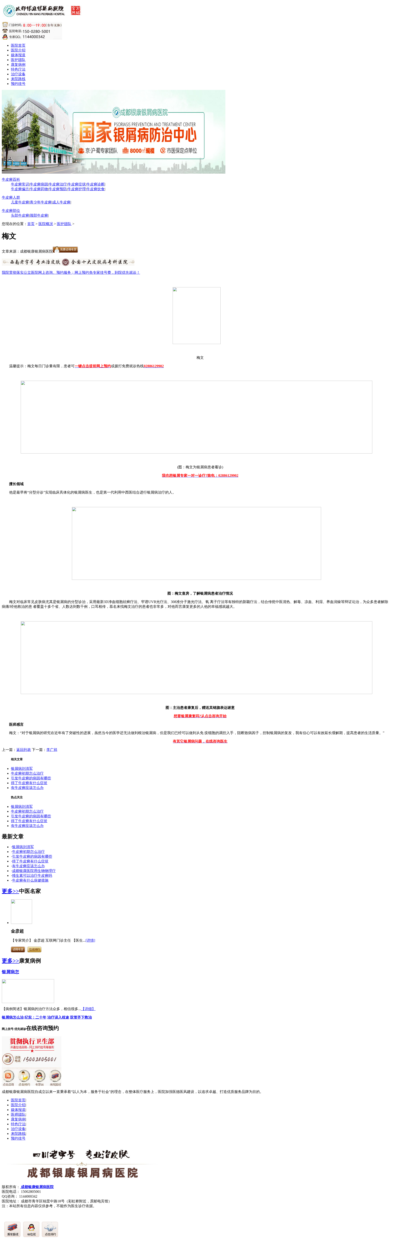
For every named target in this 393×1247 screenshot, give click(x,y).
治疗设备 (18, 74)
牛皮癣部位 (11, 211)
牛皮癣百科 (11, 179)
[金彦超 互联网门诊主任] (21, 923)
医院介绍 (18, 50)
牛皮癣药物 (39, 189)
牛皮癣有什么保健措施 (30, 880)
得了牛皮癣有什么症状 (29, 783)
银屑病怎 (10, 971)
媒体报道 (18, 55)
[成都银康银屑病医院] (42, 14)
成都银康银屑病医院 (37, 1187)
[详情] (90, 940)
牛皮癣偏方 (20, 189)
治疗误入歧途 (58, 1017)
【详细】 (88, 1009)
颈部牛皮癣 (39, 215)
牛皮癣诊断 (95, 184)
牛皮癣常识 (20, 184)
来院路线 (18, 79)
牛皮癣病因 (39, 184)
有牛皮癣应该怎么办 (27, 788)
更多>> (10, 891)
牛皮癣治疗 (58, 184)
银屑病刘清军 (22, 769)
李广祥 (51, 750)
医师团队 (18, 1114)
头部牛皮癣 (20, 215)
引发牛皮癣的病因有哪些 (31, 778)
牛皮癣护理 (77, 189)
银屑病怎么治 (13, 1017)
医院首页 (18, 45)
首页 (31, 224)
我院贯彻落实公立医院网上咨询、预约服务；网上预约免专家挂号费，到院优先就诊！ (71, 272)
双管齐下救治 (81, 1017)
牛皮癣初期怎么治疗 (27, 773)
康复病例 (18, 64)
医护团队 (18, 60)
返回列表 (23, 750)
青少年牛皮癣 (41, 202)
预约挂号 (18, 84)
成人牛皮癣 (61, 202)
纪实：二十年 (35, 1017)
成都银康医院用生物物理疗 (34, 871)
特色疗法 (18, 69)
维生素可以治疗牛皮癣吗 (32, 875)
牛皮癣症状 (77, 184)
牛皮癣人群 (11, 197)
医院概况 (45, 224)
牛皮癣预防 (58, 189)
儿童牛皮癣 (20, 202)
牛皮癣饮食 (95, 189)
